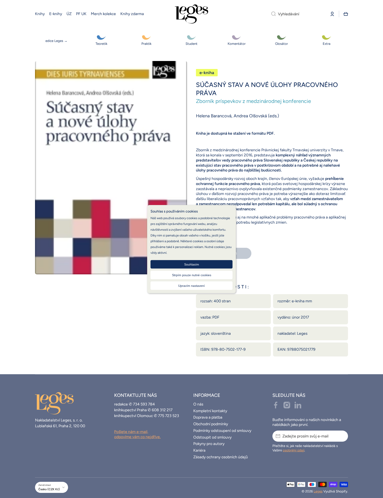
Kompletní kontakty (210, 410)
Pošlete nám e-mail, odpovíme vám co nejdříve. (137, 434)
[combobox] (297, 14)
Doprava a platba (207, 417)
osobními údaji (293, 450)
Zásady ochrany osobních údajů (220, 457)
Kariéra (199, 450)
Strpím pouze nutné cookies (191, 275)
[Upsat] (342, 436)
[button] (346, 14)
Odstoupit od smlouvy (212, 437)
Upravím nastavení (191, 285)
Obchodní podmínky (210, 423)
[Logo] (191, 14)
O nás (198, 404)
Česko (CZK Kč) (49, 489)
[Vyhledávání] (272, 14)
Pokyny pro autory (209, 443)
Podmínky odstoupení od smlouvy (222, 430)
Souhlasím (191, 264)
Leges (318, 491)
